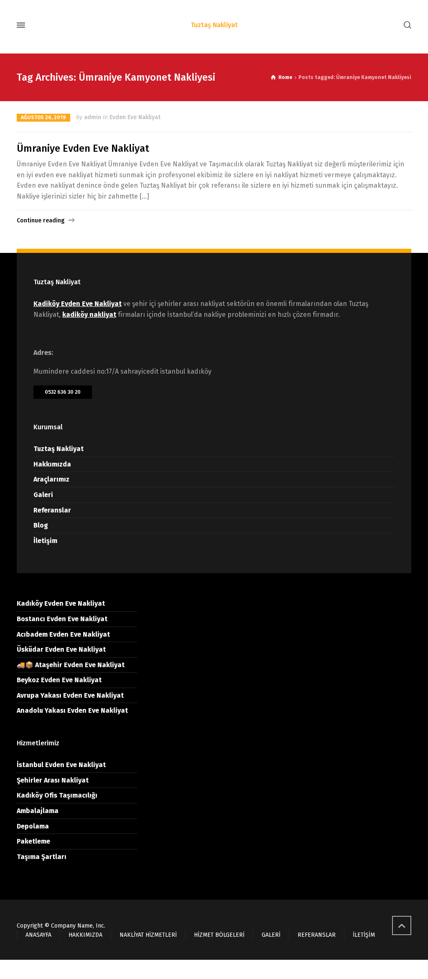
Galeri (43, 495)
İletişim (45, 541)
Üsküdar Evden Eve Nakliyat (61, 649)
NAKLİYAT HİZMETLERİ (148, 934)
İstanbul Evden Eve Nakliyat (61, 765)
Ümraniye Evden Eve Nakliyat (83, 148)
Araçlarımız (51, 479)
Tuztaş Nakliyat (58, 449)
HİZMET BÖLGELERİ (219, 934)
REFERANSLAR (317, 934)
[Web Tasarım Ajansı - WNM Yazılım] (214, 969)
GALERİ (271, 934)
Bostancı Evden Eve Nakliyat (62, 619)
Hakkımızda (52, 464)
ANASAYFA (38, 934)
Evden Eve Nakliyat (135, 117)
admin (92, 117)
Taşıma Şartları (41, 857)
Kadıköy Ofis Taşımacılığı (57, 795)
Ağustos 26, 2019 (43, 117)
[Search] (405, 25)
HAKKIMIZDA (85, 934)
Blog (40, 525)
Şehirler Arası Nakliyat (53, 780)
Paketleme (33, 841)
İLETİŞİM (364, 934)
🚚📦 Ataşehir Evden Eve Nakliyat (71, 665)
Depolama (33, 826)
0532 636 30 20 (63, 392)
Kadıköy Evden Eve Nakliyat (61, 603)
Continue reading (40, 220)
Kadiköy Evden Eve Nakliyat (77, 304)
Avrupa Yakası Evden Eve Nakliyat (70, 695)
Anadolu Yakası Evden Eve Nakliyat (72, 710)
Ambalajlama (38, 811)
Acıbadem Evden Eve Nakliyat (63, 634)
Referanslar (52, 510)
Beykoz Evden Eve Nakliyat (59, 680)
